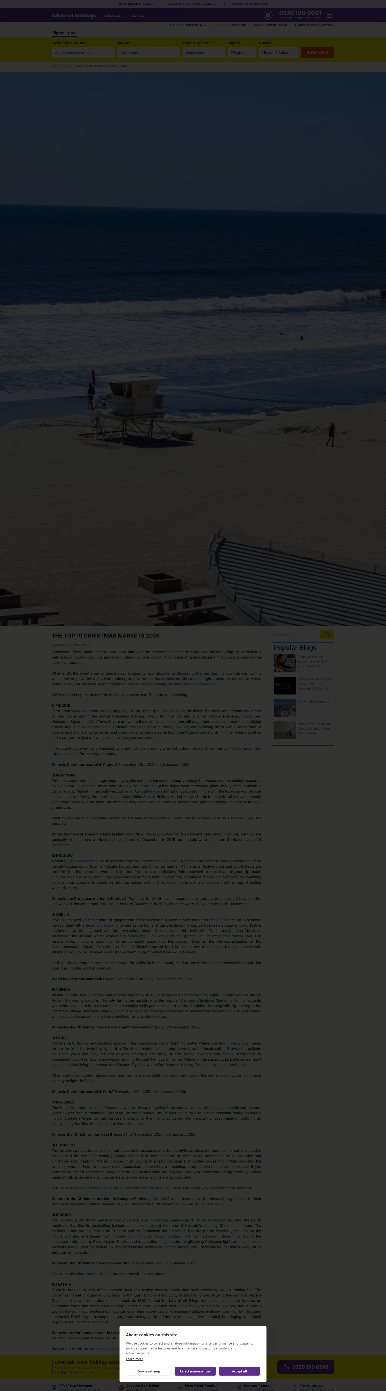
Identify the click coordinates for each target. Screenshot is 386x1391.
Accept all (239, 1371)
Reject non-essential (195, 1371)
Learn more (134, 1359)
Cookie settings (148, 1371)
